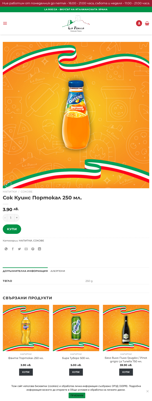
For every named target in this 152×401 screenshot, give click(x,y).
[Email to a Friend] (26, 249)
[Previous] (3, 343)
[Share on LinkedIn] (40, 249)
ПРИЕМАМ (76, 395)
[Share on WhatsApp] (6, 249)
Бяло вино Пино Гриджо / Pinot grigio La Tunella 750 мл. (126, 359)
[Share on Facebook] (13, 249)
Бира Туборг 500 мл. (76, 358)
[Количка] (147, 23)
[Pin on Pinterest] (33, 249)
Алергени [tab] (57, 271)
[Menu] (5, 23)
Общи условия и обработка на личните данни (97, 389)
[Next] (149, 343)
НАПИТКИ (10, 191)
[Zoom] (7, 183)
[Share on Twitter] (19, 249)
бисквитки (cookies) (47, 386)
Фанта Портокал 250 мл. (26, 358)
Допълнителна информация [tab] (25, 271)
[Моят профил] (139, 23)
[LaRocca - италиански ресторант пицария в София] (76, 23)
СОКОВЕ (26, 191)
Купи (12, 229)
